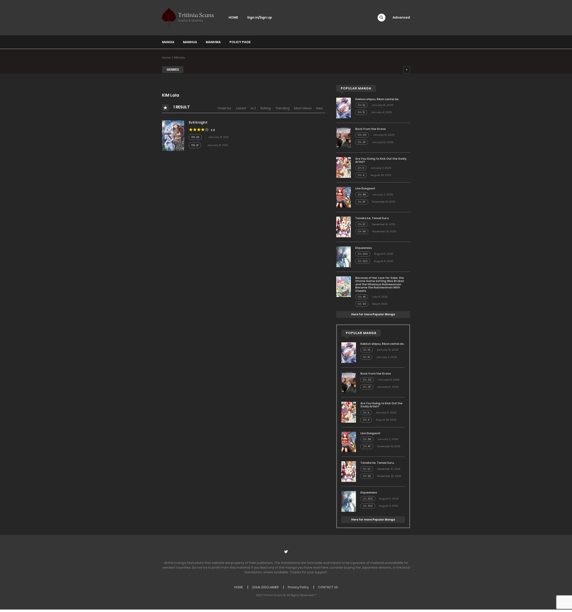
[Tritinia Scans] (188, 17)
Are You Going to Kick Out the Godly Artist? (380, 160)
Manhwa (213, 42)
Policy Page (240, 42)
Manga (168, 42)
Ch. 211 (362, 142)
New (319, 108)
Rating (266, 108)
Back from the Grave (370, 129)
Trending (282, 108)
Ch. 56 (362, 231)
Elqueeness (363, 248)
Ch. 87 (362, 201)
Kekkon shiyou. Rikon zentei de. (377, 99)
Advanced (401, 17)
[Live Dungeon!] (343, 197)
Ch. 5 (361, 168)
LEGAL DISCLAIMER (265, 587)
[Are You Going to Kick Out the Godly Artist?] (343, 167)
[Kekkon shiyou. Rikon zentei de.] (343, 108)
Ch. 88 (362, 194)
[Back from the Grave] (343, 137)
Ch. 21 (194, 145)
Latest (241, 108)
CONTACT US (328, 587)
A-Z (253, 108)
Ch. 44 (362, 304)
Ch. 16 (361, 105)
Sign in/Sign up (259, 17)
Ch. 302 (363, 261)
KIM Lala (179, 57)
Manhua (190, 42)
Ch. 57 (361, 224)
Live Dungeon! (365, 188)
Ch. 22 (195, 137)
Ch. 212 (362, 135)
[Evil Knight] (173, 135)
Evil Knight (198, 122)
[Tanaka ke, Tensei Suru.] (343, 226)
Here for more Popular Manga (373, 314)
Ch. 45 (362, 297)
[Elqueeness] (343, 256)
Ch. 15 (361, 112)
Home (166, 57)
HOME (233, 17)
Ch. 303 (363, 254)
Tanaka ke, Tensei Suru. (372, 218)
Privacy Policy (298, 587)
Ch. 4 (361, 175)
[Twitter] (286, 551)
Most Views (303, 108)
